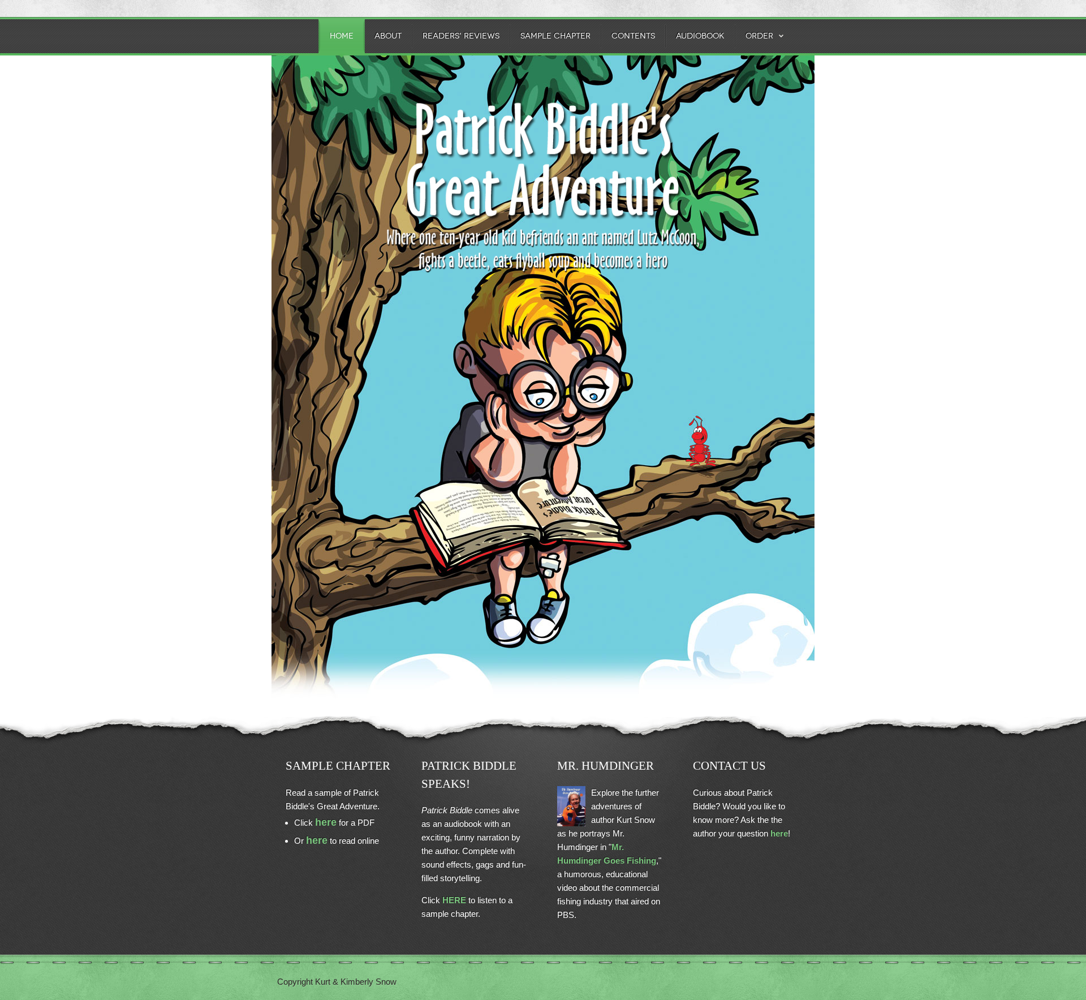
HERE (454, 900)
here (326, 822)
